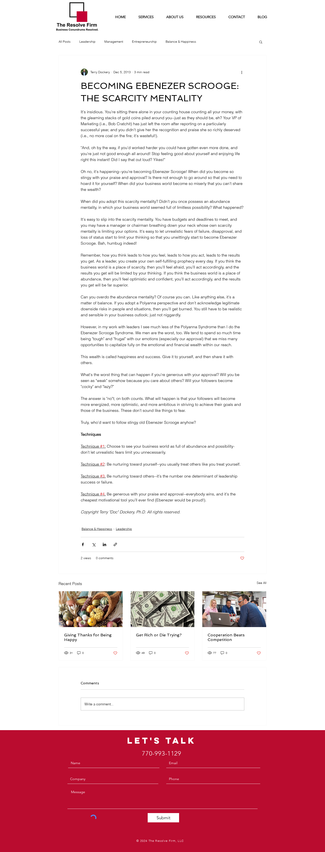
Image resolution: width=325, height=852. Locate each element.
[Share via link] (115, 544)
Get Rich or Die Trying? (159, 635)
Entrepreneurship (144, 42)
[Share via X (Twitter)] (94, 544)
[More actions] (241, 72)
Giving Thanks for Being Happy (88, 637)
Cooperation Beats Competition (226, 637)
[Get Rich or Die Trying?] (163, 609)
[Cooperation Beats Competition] (234, 609)
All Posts (65, 42)
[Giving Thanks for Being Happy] (91, 609)
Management (113, 42)
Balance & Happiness (181, 42)
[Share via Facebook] (83, 544)
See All (261, 583)
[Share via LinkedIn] (104, 544)
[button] (261, 42)
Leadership (87, 42)
